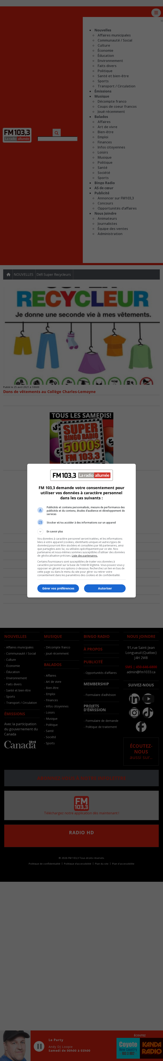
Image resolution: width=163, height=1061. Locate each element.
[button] (81, 532)
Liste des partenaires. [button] (85, 555)
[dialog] (81, 531)
